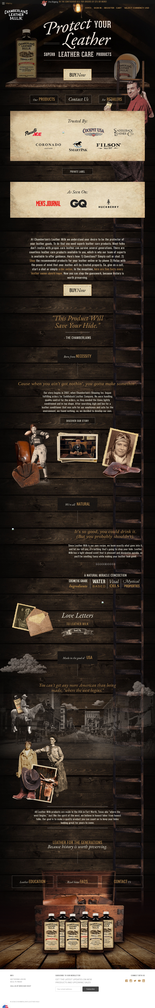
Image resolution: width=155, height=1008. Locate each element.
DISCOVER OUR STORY (77, 421)
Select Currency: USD (137, 8)
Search (88, 8)
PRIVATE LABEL (77, 171)
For (112, 99)
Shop (32, 260)
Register (109, 8)
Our (44, 99)
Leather (32, 881)
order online (65, 269)
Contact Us (78, 99)
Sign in (97, 8)
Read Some (77, 881)
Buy (78, 74)
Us (122, 881)
